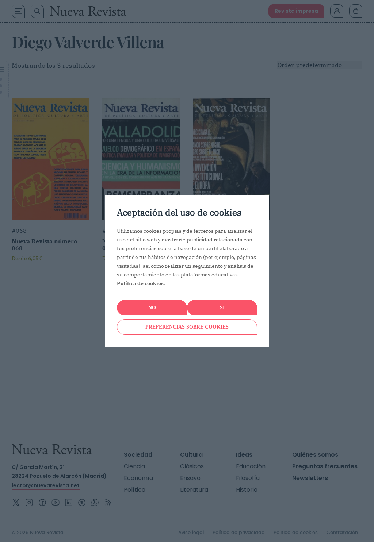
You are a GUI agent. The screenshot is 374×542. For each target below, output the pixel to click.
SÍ (222, 307)
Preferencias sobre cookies (187, 327)
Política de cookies (140, 283)
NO (152, 307)
